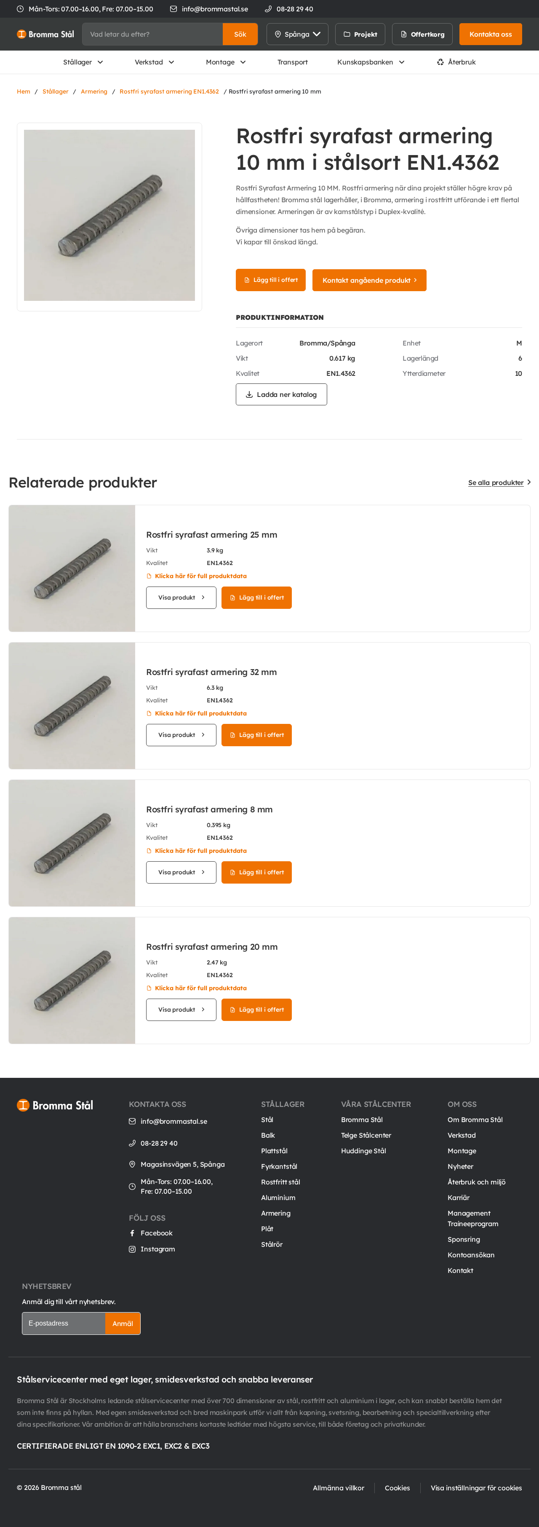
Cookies (397, 1488)
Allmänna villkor (338, 1488)
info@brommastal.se (215, 9)
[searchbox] (153, 34)
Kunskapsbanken (365, 62)
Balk (268, 1135)
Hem (23, 91)
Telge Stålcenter (366, 1135)
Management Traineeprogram (473, 1218)
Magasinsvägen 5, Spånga (182, 1164)
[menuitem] (394, 34)
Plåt (267, 1228)
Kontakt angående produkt (367, 280)
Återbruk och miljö (477, 1182)
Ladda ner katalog (287, 394)
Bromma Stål (362, 1119)
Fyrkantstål (279, 1166)
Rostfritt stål (280, 1182)
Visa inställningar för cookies (476, 1488)
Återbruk (462, 62)
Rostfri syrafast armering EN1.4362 (169, 91)
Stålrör (272, 1244)
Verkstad (149, 62)
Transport (293, 62)
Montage (220, 62)
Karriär (459, 1197)
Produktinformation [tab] (280, 317)
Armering (94, 91)
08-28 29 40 (159, 1143)
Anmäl (122, 1323)
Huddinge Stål (363, 1151)
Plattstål (274, 1151)
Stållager (77, 62)
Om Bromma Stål (475, 1119)
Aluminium (278, 1197)
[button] (240, 34)
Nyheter (460, 1166)
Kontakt (460, 1270)
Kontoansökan (471, 1255)
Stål (267, 1119)
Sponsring (464, 1239)
